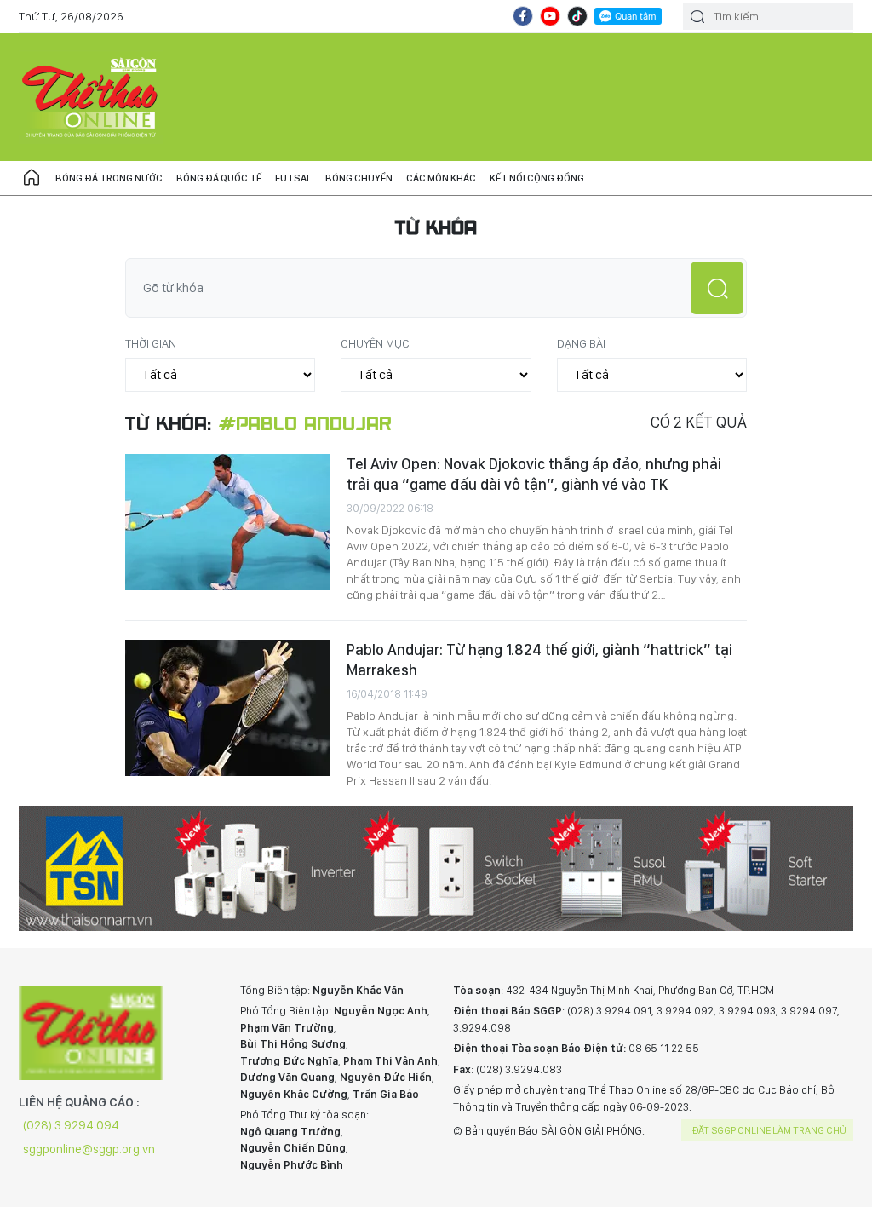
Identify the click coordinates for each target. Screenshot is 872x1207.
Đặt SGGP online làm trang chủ (769, 1130)
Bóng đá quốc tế (218, 178)
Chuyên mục (375, 343)
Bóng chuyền (359, 178)
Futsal (293, 178)
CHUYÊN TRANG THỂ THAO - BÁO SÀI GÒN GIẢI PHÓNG (91, 97)
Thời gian (150, 343)
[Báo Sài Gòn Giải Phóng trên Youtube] (550, 16)
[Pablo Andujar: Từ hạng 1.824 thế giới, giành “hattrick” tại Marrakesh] (227, 708)
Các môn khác (441, 178)
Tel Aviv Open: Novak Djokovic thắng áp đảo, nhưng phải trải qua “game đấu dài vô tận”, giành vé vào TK (534, 474)
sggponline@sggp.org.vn (89, 1149)
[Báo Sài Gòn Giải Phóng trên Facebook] (523, 16)
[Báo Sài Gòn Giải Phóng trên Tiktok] (577, 16)
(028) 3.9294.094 (71, 1125)
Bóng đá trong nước (109, 178)
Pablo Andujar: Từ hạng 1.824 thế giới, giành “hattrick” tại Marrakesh (539, 660)
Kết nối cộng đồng (537, 178)
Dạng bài (581, 343)
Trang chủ (31, 178)
